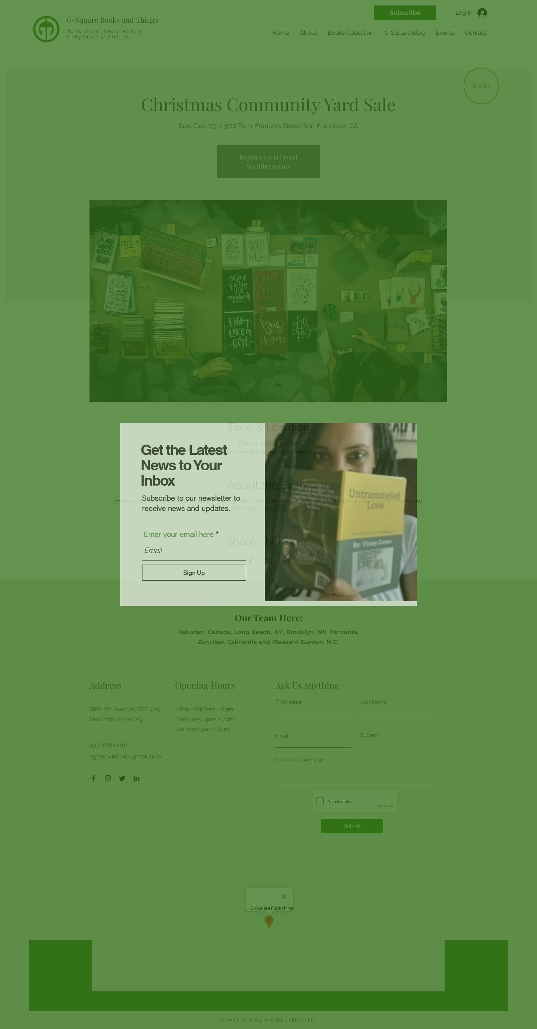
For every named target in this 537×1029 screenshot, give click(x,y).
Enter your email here (179, 534)
